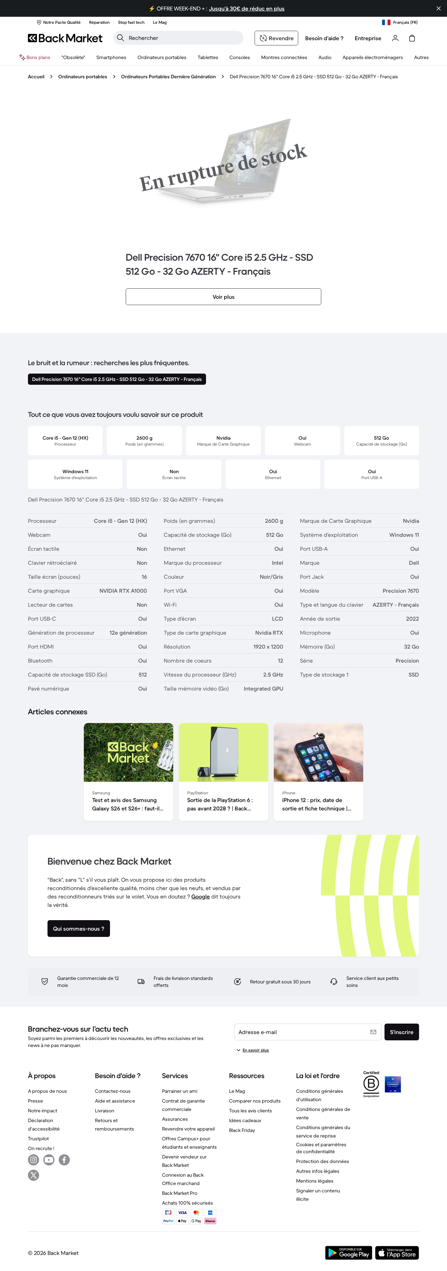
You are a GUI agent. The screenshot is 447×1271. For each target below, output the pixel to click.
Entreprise (368, 38)
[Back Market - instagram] (33, 1159)
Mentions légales (315, 1181)
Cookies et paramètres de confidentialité (321, 1148)
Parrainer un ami (179, 1091)
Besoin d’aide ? (324, 38)
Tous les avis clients (250, 1110)
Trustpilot (38, 1138)
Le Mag (237, 1091)
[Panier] (412, 38)
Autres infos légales (317, 1171)
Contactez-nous (113, 1091)
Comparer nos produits (255, 1101)
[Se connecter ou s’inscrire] (395, 38)
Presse (35, 1101)
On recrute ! (41, 1148)
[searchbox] (184, 38)
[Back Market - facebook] (64, 1159)
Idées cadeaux (245, 1120)
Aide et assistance (115, 1101)
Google (200, 896)
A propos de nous (47, 1091)
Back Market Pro (179, 1193)
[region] (223, 773)
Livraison (104, 1110)
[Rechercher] (120, 37)
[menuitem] (111, 57)
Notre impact (42, 1110)
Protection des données (322, 1161)
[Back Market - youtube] (48, 1159)
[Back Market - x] (33, 1175)
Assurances (175, 1119)
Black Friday (242, 1130)
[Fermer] (438, 8)
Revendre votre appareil (188, 1129)
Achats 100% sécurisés (187, 1203)
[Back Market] (65, 38)
